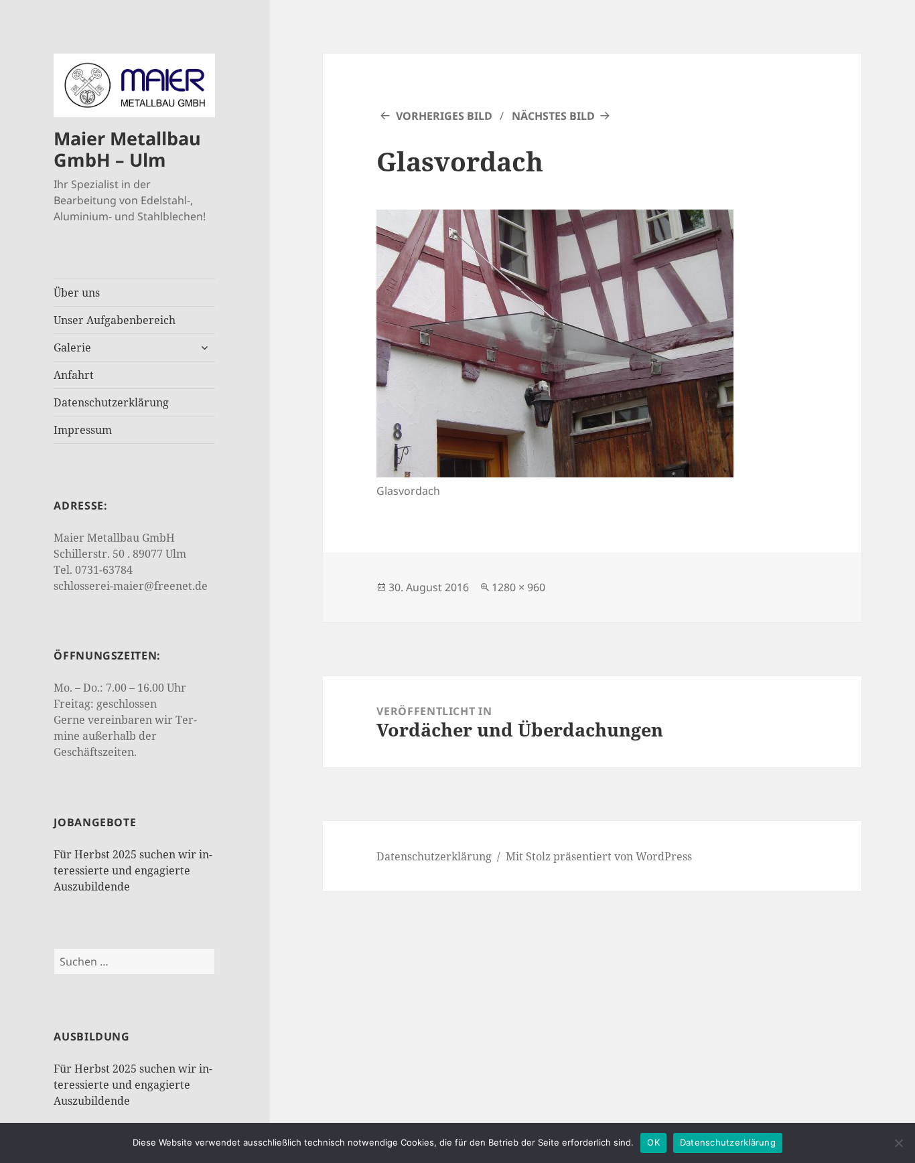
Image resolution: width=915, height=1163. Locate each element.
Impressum (83, 429)
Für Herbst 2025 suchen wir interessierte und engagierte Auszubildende (133, 870)
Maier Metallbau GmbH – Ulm (127, 149)
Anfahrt (74, 375)
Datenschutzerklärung (111, 402)
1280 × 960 (518, 587)
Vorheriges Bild (444, 115)
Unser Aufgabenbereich (114, 320)
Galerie (72, 347)
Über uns (77, 292)
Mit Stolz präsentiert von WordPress (599, 856)
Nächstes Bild (553, 115)
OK (653, 1142)
